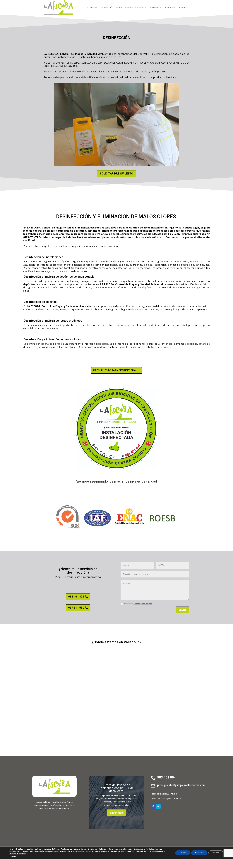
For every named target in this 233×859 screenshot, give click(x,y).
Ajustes (216, 852)
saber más (116, 812)
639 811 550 (76, 607)
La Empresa (91, 7)
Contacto (184, 7)
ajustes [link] (12, 856)
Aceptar (182, 852)
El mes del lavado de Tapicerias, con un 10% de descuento (116, 788)
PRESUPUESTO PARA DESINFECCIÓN (114, 370)
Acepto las (138, 603)
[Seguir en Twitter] (158, 806)
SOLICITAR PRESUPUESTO (116, 173)
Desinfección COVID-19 (111, 7)
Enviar (182, 609)
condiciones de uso (142, 603)
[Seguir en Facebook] (153, 806)
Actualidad (170, 7)
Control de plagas (134, 7)
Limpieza (154, 7)
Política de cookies (17, 854)
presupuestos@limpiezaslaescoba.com (181, 785)
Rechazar (199, 852)
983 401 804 (76, 596)
